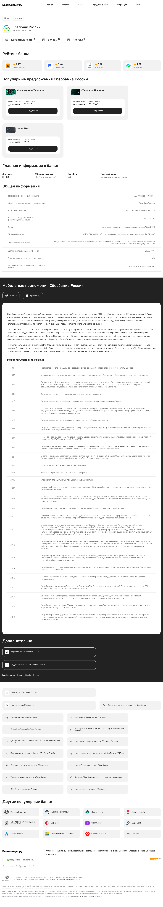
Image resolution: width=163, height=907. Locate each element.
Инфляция (122, 5)
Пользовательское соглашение (82, 851)
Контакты (61, 851)
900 (69, 177)
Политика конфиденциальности (112, 851)
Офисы (6, 18)
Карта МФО (51, 855)
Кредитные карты (101, 5)
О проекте (51, 851)
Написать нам (28, 860)
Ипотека (80, 5)
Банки (19, 675)
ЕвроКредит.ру (8, 675)
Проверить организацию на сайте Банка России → (65, 879)
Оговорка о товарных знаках (142, 851)
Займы (138, 5)
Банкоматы (17, 18)
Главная (49, 5)
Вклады (65, 5)
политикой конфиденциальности (91, 896)
